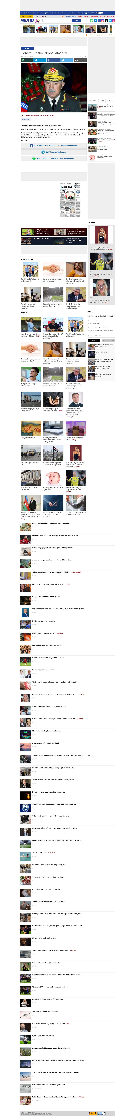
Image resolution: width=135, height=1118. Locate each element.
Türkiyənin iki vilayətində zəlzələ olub (45, 1011)
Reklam (29, 16)
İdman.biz (102, 16)
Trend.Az (86, 16)
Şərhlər (110, 101)
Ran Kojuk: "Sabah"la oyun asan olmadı (47, 962)
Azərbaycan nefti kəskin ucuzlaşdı (45, 743)
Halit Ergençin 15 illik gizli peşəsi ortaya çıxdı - (51, 1023)
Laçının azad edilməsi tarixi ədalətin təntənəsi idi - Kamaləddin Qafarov (58, 609)
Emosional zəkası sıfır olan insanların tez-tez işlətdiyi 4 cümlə (54, 828)
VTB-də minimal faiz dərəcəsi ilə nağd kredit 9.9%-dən (37, 115)
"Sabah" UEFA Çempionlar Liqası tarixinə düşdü (49, 987)
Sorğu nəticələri (108, 340)
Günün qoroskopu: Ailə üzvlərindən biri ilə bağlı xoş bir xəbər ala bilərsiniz (59, 1060)
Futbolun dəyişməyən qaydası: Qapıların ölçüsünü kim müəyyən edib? (58, 840)
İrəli (114, 29)
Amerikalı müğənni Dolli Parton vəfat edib (47, 999)
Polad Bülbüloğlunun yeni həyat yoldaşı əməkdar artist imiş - (57, 719)
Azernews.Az (94, 16)
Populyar (93, 101)
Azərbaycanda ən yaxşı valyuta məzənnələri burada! (101, 35)
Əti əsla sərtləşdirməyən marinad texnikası (47, 877)
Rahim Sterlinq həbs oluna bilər (43, 621)
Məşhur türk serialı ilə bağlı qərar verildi (46, 645)
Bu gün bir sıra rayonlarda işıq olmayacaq (48, 792)
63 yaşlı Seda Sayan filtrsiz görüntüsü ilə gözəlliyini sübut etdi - (58, 694)
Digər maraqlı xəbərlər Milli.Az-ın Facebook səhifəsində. (55, 146)
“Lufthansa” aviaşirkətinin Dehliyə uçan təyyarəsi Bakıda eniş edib (56, 1072)
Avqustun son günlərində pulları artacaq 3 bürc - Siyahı (52, 560)
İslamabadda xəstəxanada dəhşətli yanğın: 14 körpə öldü (53, 768)
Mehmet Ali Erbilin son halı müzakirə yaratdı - (51, 584)
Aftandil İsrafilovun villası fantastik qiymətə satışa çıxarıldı (53, 780)
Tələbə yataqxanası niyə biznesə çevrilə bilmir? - (56, 572)
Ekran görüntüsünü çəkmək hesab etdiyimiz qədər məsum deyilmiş (56, 914)
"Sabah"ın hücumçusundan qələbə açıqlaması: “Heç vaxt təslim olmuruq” (61, 755)
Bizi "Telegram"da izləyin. (55, 152)
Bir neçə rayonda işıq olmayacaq (44, 938)
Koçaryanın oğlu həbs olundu (43, 670)
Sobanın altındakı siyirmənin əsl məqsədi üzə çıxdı (50, 816)
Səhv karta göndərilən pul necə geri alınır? (49, 706)
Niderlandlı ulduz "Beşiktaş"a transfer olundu (48, 658)
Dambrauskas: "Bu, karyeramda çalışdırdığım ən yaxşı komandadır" (57, 926)
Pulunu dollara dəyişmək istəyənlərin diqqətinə (50, 523)
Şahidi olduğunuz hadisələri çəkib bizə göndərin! (55, 158)
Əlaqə (23, 16)
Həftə (102, 101)
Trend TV (43, 16)
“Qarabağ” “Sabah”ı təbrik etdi (43, 1036)
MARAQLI (70, 13)
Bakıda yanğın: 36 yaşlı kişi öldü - (47, 633)
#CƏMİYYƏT (26, 119)
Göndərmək (94, 340)
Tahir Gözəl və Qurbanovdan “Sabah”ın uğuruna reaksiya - (58, 1097)
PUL (63, 16)
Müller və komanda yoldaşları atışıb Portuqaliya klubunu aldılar (55, 535)
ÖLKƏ (33, 13)
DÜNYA (64, 13)
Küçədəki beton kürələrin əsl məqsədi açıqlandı (49, 865)
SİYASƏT (39, 13)
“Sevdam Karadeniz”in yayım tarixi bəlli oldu (48, 901)
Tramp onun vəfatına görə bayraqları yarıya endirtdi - (54, 950)
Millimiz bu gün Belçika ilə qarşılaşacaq (46, 731)
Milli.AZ (27, 20)
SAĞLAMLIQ (79, 13)
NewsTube (90, 13)
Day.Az (80, 16)
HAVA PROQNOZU (71, 16)
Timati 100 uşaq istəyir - (43, 853)
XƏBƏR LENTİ (25, 13)
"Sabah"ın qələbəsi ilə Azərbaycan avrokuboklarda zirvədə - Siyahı (56, 975)
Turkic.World (110, 16)
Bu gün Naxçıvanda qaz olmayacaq (46, 596)
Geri (21, 29)
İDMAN (57, 13)
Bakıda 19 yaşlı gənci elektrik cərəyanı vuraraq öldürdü (52, 548)
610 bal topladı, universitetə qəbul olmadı (47, 889)
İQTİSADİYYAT (49, 13)
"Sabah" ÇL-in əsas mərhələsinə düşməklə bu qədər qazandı (56, 804)
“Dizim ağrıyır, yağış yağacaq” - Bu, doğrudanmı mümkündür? (55, 682)
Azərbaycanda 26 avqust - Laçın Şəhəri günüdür (51, 1048)
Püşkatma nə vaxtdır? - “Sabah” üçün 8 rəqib (48, 1085)
